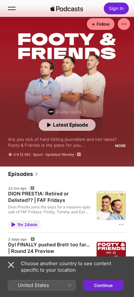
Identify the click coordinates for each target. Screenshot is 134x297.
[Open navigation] (12, 8)
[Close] (11, 265)
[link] (23, 174)
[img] (67, 8)
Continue (103, 285)
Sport (38, 154)
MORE (120, 145)
